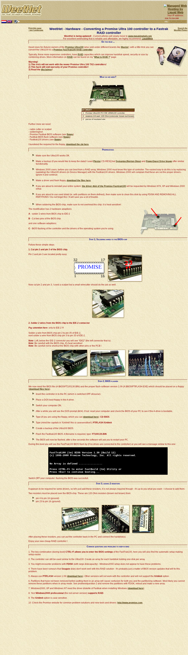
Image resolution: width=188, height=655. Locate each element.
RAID (80, 54)
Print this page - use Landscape (35, 29)
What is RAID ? (102, 57)
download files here (39, 389)
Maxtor (124, 47)
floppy (70, 134)
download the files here (79, 180)
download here (90, 417)
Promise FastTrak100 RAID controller (73, 49)
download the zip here (77, 144)
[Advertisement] (103, 10)
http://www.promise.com (129, 602)
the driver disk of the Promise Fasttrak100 (104, 186)
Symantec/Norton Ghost (128, 161)
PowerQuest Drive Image (159, 161)
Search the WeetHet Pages (180, 29)
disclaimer (46, 69)
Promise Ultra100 (74, 47)
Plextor (97, 161)
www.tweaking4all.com (140, 36)
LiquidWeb (147, 38)
